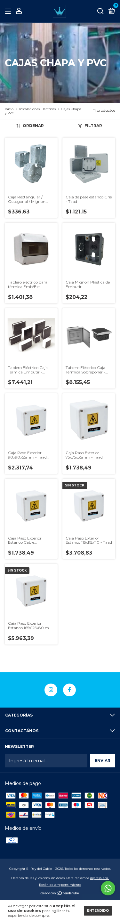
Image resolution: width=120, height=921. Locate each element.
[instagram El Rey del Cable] (50, 690)
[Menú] (9, 11)
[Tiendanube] (60, 894)
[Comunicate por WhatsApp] (108, 888)
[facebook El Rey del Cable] (69, 690)
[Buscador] (100, 11)
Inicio (9, 109)
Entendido (98, 911)
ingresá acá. (99, 878)
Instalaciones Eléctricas (37, 109)
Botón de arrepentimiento (60, 885)
